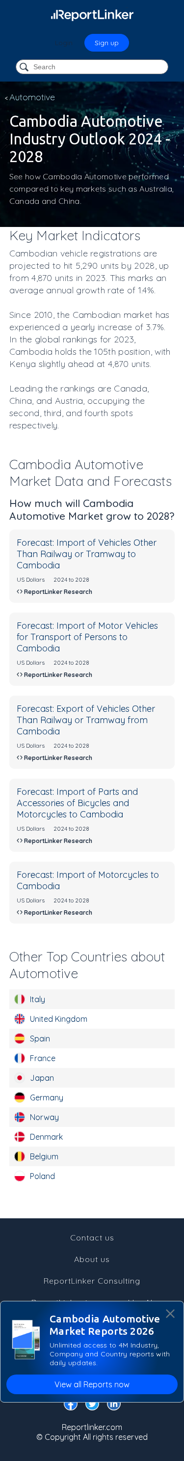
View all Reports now (92, 1384)
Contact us (92, 1237)
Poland (42, 1176)
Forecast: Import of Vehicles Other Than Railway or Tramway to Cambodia (87, 554)
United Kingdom (58, 1019)
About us (92, 1259)
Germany (46, 1097)
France (42, 1058)
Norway (44, 1117)
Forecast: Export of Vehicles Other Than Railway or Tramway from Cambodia (86, 720)
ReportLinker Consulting (92, 1281)
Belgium (44, 1156)
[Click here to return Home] (92, 14)
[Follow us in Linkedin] (114, 1405)
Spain (40, 1038)
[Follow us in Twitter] (92, 1405)
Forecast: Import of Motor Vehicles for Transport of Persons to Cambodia (87, 637)
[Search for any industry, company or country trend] (25, 67)
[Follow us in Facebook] (70, 1405)
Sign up (107, 42)
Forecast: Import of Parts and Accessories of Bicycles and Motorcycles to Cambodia (77, 803)
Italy (37, 999)
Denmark (46, 1137)
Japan (42, 1078)
